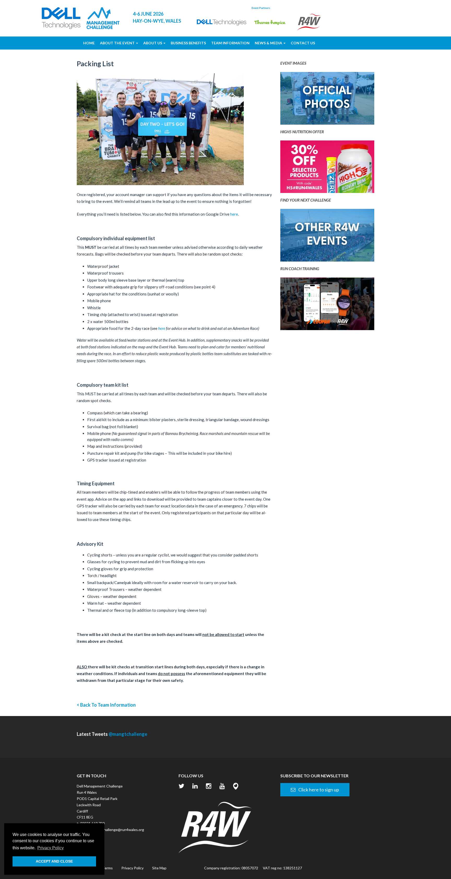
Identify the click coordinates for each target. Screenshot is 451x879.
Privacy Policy (132, 868)
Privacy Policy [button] (50, 848)
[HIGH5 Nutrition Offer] (327, 168)
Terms (107, 868)
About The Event (117, 43)
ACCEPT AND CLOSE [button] (54, 861)
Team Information (230, 43)
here (234, 214)
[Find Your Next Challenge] (327, 237)
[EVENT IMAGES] (327, 100)
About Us (153, 43)
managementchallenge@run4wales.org (112, 829)
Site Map (159, 868)
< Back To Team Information (106, 705)
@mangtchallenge (128, 734)
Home (89, 43)
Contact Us (303, 43)
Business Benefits (188, 43)
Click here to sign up (318, 789)
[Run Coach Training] (327, 305)
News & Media (269, 43)
